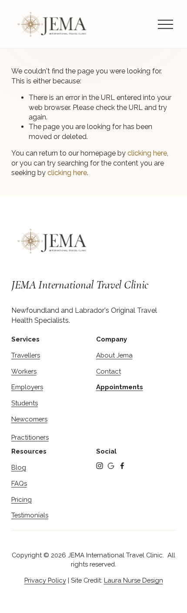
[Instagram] (99, 465)
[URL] (110, 465)
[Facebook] (122, 465)
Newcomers (29, 419)
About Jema (114, 355)
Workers (24, 371)
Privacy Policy (45, 580)
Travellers (25, 355)
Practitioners (30, 437)
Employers (27, 387)
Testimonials (29, 515)
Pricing (21, 499)
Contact (108, 371)
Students (24, 403)
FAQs (19, 483)
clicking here (147, 153)
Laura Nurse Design (133, 580)
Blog (18, 467)
